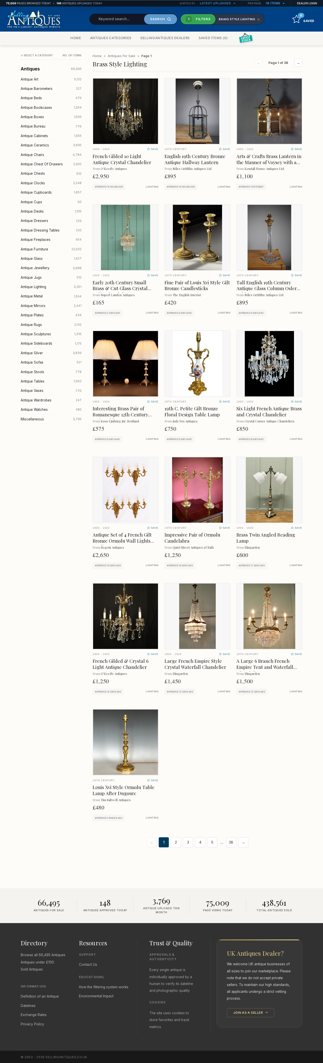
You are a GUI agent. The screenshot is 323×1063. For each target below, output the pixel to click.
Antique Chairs (51, 155)
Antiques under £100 (37, 962)
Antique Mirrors (51, 306)
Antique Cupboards (51, 192)
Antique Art (51, 79)
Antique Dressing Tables (51, 230)
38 (231, 842)
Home (97, 56)
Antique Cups (51, 202)
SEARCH (157, 19)
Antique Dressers (51, 221)
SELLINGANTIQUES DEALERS (165, 38)
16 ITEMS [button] (273, 3)
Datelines (28, 1006)
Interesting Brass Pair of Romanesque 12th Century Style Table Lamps (120, 414)
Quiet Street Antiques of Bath (193, 547)
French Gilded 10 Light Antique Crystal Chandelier (122, 159)
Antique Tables (51, 381)
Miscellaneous (51, 419)
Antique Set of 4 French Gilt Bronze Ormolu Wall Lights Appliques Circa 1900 (122, 541)
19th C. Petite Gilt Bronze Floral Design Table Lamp (192, 411)
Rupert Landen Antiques (118, 295)
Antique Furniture (51, 249)
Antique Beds (51, 98)
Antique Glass (51, 259)
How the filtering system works (103, 987)
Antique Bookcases (51, 108)
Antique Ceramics (51, 145)
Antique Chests (51, 173)
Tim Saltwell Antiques (116, 800)
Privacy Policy (32, 1024)
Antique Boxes (51, 117)
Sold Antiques (32, 969)
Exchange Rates (34, 1015)
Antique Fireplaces (51, 240)
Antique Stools (51, 372)
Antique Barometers (51, 89)
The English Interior (187, 295)
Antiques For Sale (121, 56)
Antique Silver (51, 353)
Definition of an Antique (40, 996)
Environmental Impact (96, 996)
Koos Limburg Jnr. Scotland (120, 421)
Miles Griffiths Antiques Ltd (192, 168)
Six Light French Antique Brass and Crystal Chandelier (269, 411)
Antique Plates (51, 315)
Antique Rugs (51, 325)
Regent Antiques (112, 547)
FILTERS (199, 19)
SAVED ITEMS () (213, 38)
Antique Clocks (51, 183)
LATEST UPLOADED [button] (216, 3)
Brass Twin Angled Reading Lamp (265, 538)
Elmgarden (252, 547)
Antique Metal (51, 296)
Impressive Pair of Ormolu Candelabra (192, 538)
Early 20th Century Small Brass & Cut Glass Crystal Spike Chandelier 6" (120, 288)
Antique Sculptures (51, 334)
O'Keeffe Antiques (114, 168)
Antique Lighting (51, 287)
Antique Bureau (51, 126)
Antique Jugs (51, 277)
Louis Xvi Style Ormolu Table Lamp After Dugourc (123, 790)
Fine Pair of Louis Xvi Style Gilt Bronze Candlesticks (197, 285)
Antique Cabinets (51, 136)
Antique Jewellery (51, 268)
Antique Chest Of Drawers (51, 164)
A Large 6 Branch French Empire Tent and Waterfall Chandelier (264, 667)
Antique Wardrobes (51, 400)
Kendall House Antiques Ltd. (265, 168)
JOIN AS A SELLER (248, 1013)
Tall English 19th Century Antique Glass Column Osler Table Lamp (266, 288)
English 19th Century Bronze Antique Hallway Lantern (195, 159)
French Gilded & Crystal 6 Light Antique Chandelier (120, 664)
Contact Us (88, 965)
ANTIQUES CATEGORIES (110, 38)
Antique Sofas (51, 362)
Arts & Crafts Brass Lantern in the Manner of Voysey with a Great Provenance (268, 162)
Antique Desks (51, 211)
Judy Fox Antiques (185, 421)
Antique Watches (51, 410)
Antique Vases (51, 391)
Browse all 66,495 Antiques (43, 955)
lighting (152, 187)
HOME (75, 38)
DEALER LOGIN (307, 3)
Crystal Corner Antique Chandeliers (269, 421)
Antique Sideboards (51, 343)
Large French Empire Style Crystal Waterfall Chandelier (195, 664)
